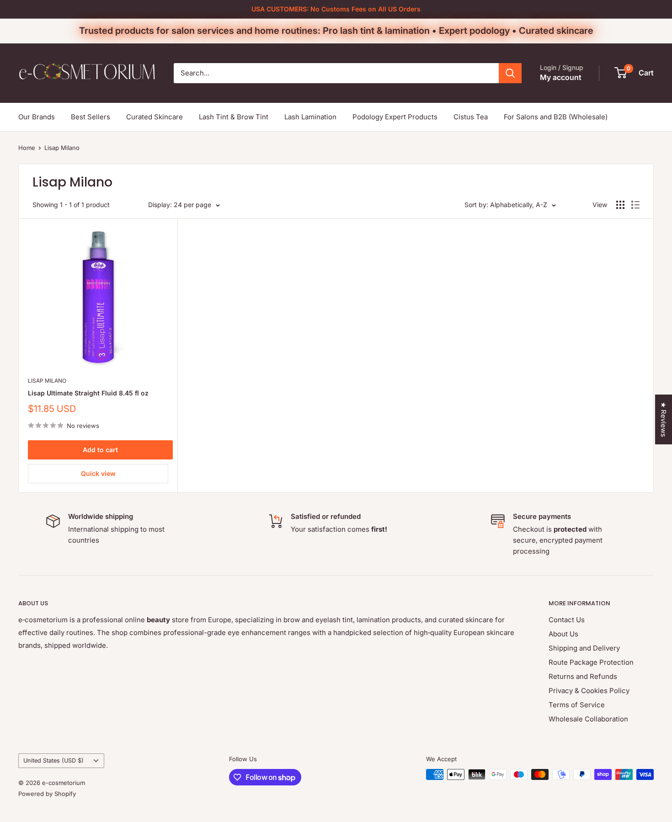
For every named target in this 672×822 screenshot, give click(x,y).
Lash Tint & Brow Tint (233, 116)
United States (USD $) (53, 760)
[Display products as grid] (620, 205)
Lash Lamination (310, 116)
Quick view (98, 473)
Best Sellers (90, 116)
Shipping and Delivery (584, 648)
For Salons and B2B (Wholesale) (556, 116)
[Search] (510, 73)
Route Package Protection (591, 662)
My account (560, 77)
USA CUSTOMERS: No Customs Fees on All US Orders (336, 9)
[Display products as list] (635, 205)
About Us (563, 634)
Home (26, 147)
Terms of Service (577, 704)
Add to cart (100, 450)
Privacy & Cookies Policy (589, 690)
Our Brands (36, 116)
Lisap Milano (62, 147)
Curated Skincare (154, 116)
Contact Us (567, 619)
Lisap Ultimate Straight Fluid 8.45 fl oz (88, 393)
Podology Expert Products (394, 116)
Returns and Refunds (583, 676)
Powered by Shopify (47, 793)
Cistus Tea (470, 116)
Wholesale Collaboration (588, 719)
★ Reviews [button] (663, 419)
